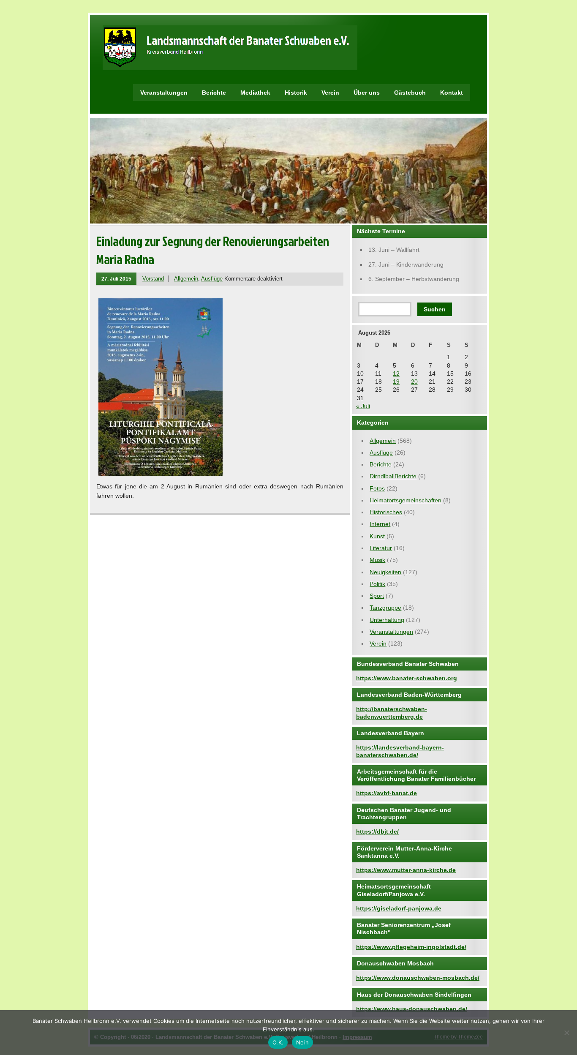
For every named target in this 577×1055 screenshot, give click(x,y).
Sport (377, 595)
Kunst (377, 536)
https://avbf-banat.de (386, 793)
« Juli (363, 406)
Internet (380, 524)
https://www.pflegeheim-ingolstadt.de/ (411, 946)
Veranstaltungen (164, 92)
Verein (330, 92)
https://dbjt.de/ (377, 831)
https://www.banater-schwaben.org (406, 678)
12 (396, 373)
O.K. (277, 1042)
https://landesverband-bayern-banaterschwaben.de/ (400, 751)
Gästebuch (410, 92)
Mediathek (255, 92)
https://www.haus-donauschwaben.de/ (411, 1009)
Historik (296, 92)
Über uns (367, 92)
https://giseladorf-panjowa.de (398, 908)
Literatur (381, 548)
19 (396, 381)
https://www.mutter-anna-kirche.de (406, 870)
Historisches (386, 512)
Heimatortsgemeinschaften (405, 500)
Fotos (377, 488)
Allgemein (186, 278)
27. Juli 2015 (116, 278)
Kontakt (451, 92)
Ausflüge (212, 278)
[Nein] (566, 1032)
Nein (302, 1042)
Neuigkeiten (385, 572)
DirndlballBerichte (393, 476)
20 (414, 381)
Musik (377, 559)
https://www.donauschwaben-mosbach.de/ (417, 977)
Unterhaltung (387, 619)
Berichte (214, 92)
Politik (377, 584)
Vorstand (153, 278)
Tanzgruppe (385, 607)
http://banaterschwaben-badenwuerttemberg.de (391, 713)
